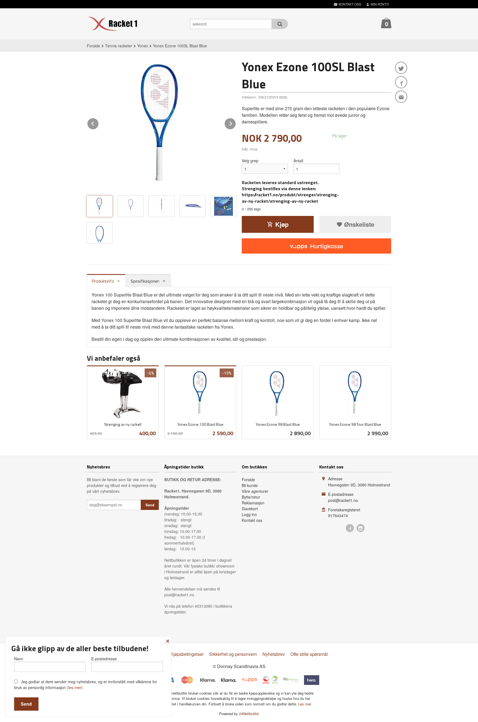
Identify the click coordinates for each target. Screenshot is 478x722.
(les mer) (75, 687)
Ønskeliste (358, 224)
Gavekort (250, 508)
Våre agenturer (255, 491)
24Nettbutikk (249, 713)
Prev (98, 122)
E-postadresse (104, 658)
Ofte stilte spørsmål (309, 654)
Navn (18, 658)
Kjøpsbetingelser (187, 654)
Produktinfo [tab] (103, 281)
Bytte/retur (251, 497)
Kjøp (282, 224)
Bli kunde (250, 485)
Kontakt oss (252, 520)
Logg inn (249, 514)
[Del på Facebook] (401, 82)
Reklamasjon (253, 503)
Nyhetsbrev (274, 654)
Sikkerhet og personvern (233, 654)
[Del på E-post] (401, 97)
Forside (93, 45)
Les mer (304, 703)
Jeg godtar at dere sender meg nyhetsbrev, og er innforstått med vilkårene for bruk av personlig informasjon (85, 684)
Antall (298, 160)
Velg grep (250, 160)
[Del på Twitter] (401, 68)
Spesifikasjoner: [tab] (145, 281)
